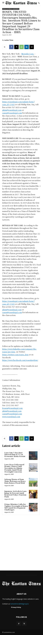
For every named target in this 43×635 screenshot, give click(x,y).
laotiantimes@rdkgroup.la (19, 604)
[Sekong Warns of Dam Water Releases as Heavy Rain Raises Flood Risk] (33, 482)
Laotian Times (8, 40)
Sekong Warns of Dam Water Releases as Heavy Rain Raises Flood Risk (15, 481)
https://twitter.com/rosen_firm (15, 354)
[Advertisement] (21, 543)
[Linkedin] (26, 47)
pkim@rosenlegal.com (12, 110)
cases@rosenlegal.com (12, 113)
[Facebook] (11, 47)
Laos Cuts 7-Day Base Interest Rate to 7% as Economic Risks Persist (14, 454)
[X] (16, 47)
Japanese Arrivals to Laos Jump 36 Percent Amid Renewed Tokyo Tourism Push (15, 494)
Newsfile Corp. (27, 54)
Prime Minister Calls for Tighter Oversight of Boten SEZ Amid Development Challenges (16, 507)
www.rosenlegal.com (11, 416)
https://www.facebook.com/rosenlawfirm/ (20, 360)
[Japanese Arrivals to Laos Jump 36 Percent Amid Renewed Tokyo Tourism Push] (33, 494)
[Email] (31, 47)
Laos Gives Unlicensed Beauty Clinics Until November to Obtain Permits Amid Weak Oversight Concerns (14, 468)
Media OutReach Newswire (11, 9)
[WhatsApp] (21, 47)
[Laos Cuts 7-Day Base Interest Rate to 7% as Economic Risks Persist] (33, 455)
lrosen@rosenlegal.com (12, 408)
